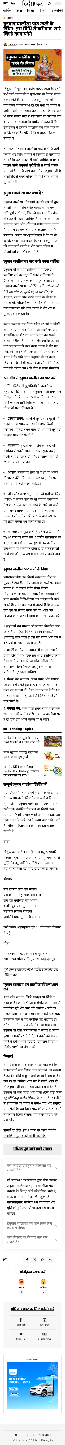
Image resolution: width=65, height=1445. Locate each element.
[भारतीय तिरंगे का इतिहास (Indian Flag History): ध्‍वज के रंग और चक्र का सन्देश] (53, 770)
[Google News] (44, 1336)
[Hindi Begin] (33, 3)
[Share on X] (34, 1260)
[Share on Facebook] (26, 1260)
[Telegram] (20, 1336)
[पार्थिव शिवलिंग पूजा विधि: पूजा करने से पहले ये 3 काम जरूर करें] (53, 741)
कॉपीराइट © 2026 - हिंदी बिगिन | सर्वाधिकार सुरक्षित (32, 1440)
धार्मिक (10, 18)
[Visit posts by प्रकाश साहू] (5, 44)
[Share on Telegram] (50, 1260)
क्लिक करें (11, 975)
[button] (6, 3)
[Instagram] (44, 1322)
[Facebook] (20, 1322)
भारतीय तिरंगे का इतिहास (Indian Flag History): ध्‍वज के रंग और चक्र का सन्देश (21, 771)
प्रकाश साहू (13, 44)
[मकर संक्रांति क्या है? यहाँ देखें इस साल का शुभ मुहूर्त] (53, 756)
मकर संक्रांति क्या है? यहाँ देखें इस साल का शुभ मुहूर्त (20, 754)
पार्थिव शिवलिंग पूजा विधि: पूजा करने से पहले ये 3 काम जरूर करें (21, 740)
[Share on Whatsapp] (42, 1260)
